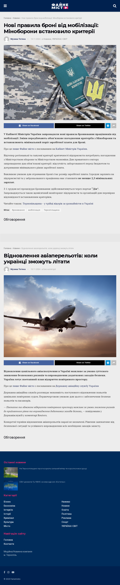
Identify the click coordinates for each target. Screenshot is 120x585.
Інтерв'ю (8, 510)
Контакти (9, 544)
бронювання (18, 210)
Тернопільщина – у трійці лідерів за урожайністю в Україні (58, 203)
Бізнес (7, 501)
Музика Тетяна (18, 39)
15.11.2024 (35, 39)
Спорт (65, 522)
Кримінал (9, 518)
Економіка (9, 506)
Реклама (66, 518)
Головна (7, 18)
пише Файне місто (23, 149)
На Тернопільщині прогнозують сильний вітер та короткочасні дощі (53, 468)
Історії (7, 514)
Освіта (65, 510)
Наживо (66, 501)
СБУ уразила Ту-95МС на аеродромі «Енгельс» (42, 482)
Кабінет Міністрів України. (72, 149)
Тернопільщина (52, 210)
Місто (7, 526)
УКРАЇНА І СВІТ (59, 39)
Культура (9, 522)
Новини (16, 18)
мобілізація (34, 210)
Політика (67, 514)
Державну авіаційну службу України (77, 386)
